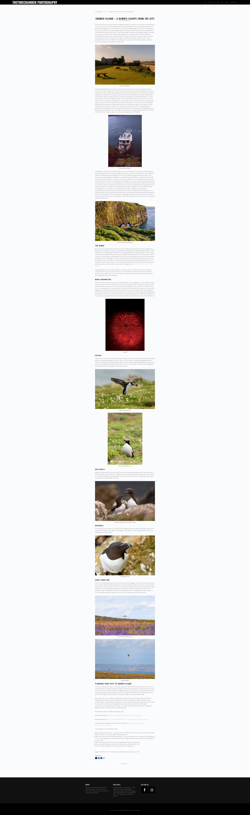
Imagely (138, 810)
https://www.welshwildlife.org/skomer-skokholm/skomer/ (124, 715)
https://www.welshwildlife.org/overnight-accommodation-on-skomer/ (127, 719)
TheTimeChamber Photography (122, 810)
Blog (128, 763)
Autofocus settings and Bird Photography (124, 791)
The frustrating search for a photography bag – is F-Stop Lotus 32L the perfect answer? (124, 794)
